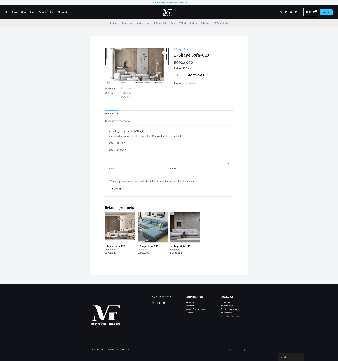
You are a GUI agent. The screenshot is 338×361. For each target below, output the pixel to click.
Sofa (173, 23)
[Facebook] (286, 12)
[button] (164, 52)
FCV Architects (221, 23)
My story (190, 306)
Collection (205, 23)
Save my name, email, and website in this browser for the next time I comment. (153, 181)
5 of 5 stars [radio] (141, 142)
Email (174, 168)
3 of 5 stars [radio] (134, 142)
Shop (32, 12)
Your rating (117, 142)
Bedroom (114, 23)
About (24, 12)
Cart (52, 12)
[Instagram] (281, 12)
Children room (144, 23)
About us (190, 302)
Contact (42, 12)
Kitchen (193, 23)
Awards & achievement (196, 309)
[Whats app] (296, 12)
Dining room (127, 23)
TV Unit (182, 23)
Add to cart (195, 75)
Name (113, 168)
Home (14, 12)
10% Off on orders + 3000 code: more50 (169, 3)
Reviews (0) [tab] (111, 113)
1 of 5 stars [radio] (127, 142)
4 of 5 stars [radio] (138, 142)
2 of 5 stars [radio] (131, 142)
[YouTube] (291, 12)
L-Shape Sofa (160, 23)
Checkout (62, 12)
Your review (117, 149)
